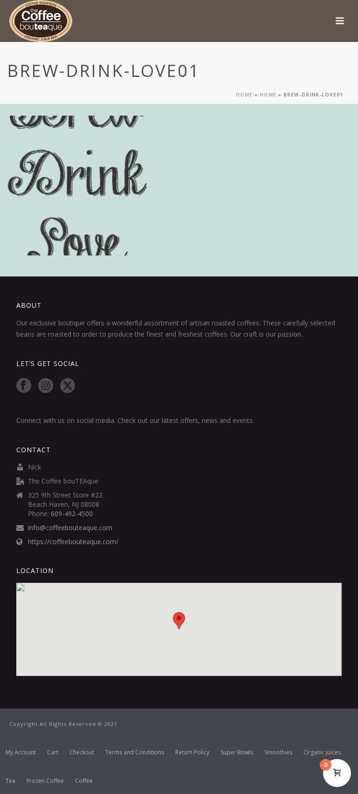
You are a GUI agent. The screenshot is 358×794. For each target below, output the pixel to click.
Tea (10, 781)
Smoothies (278, 752)
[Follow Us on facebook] (23, 386)
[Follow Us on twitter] (67, 386)
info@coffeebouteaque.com (70, 528)
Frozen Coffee (45, 781)
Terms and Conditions (134, 752)
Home (244, 94)
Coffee (84, 781)
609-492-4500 (72, 514)
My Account (21, 752)
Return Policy (192, 752)
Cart (52, 752)
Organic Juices (322, 752)
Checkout (81, 752)
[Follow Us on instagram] (45, 386)
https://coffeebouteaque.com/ (73, 542)
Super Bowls (236, 752)
